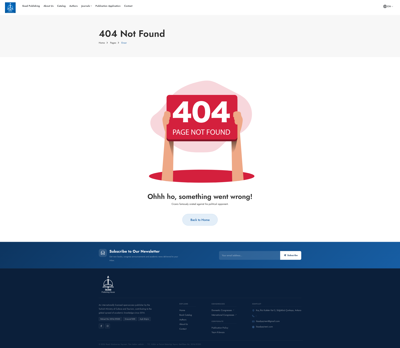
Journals (85, 6)
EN (389, 6)
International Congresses (223, 314)
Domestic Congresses (222, 310)
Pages (113, 42)
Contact (128, 6)
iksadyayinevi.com (264, 326)
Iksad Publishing (31, 6)
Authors (73, 6)
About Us (48, 6)
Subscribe (292, 255)
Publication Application (107, 6)
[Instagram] (107, 325)
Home (102, 42)
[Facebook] (101, 325)
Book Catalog (185, 314)
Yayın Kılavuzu (218, 332)
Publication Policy (220, 327)
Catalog (61, 6)
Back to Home (200, 219)
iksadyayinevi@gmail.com (268, 321)
